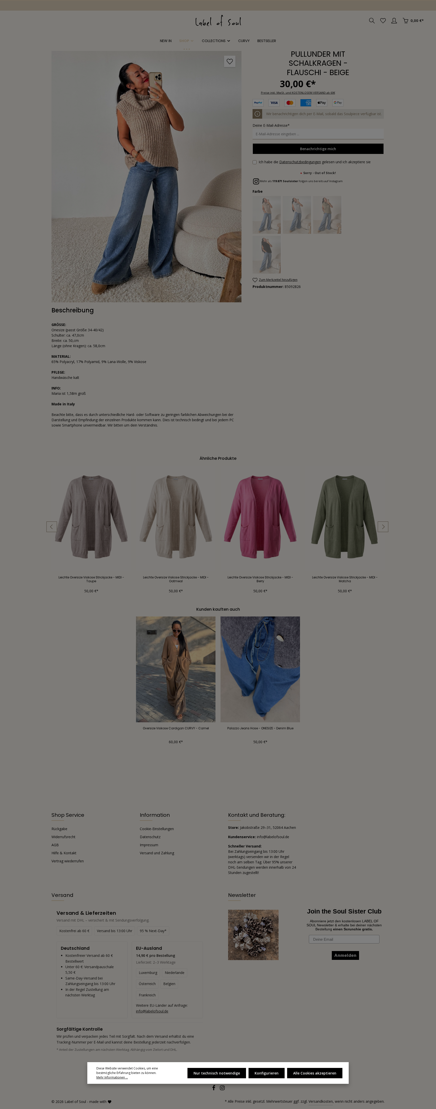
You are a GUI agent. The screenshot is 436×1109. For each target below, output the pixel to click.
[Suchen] (372, 21)
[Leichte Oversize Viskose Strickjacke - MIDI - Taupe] (91, 518)
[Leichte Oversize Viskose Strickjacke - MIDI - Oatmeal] (175, 518)
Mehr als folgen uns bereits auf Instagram (301, 181)
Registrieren (50, 5)
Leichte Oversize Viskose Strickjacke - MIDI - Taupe (91, 579)
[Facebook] (214, 1089)
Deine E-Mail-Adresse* (271, 125)
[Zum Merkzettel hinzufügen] (229, 61)
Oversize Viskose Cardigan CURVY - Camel (176, 728)
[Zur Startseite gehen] (218, 21)
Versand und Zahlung (157, 853)
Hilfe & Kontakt (63, 853)
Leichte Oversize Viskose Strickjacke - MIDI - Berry (260, 579)
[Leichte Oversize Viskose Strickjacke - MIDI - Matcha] (345, 518)
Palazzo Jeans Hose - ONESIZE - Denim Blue (260, 728)
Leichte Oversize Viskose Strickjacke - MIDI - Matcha (345, 579)
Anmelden (20, 5)
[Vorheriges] (51, 526)
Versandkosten (321, 1101)
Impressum (149, 844)
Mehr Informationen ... (112, 1077)
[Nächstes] (383, 526)
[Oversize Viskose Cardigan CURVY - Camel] (175, 669)
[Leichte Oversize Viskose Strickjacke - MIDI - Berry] (260, 518)
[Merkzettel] (383, 21)
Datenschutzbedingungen (300, 161)
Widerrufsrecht (63, 836)
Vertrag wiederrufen (67, 861)
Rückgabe (59, 828)
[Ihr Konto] (394, 21)
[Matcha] (327, 215)
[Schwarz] (267, 255)
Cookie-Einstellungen (157, 828)
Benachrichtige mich (318, 148)
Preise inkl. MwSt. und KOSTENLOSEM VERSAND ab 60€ (298, 92)
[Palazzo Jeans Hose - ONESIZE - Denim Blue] (260, 669)
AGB (55, 844)
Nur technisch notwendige (217, 1073)
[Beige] (267, 215)
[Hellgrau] (297, 215)
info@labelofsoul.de (152, 1011)
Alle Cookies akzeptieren (314, 1073)
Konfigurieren (267, 1073)
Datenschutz (150, 836)
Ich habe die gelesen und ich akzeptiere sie (315, 161)
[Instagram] (222, 1089)
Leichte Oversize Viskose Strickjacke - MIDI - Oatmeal (176, 579)
